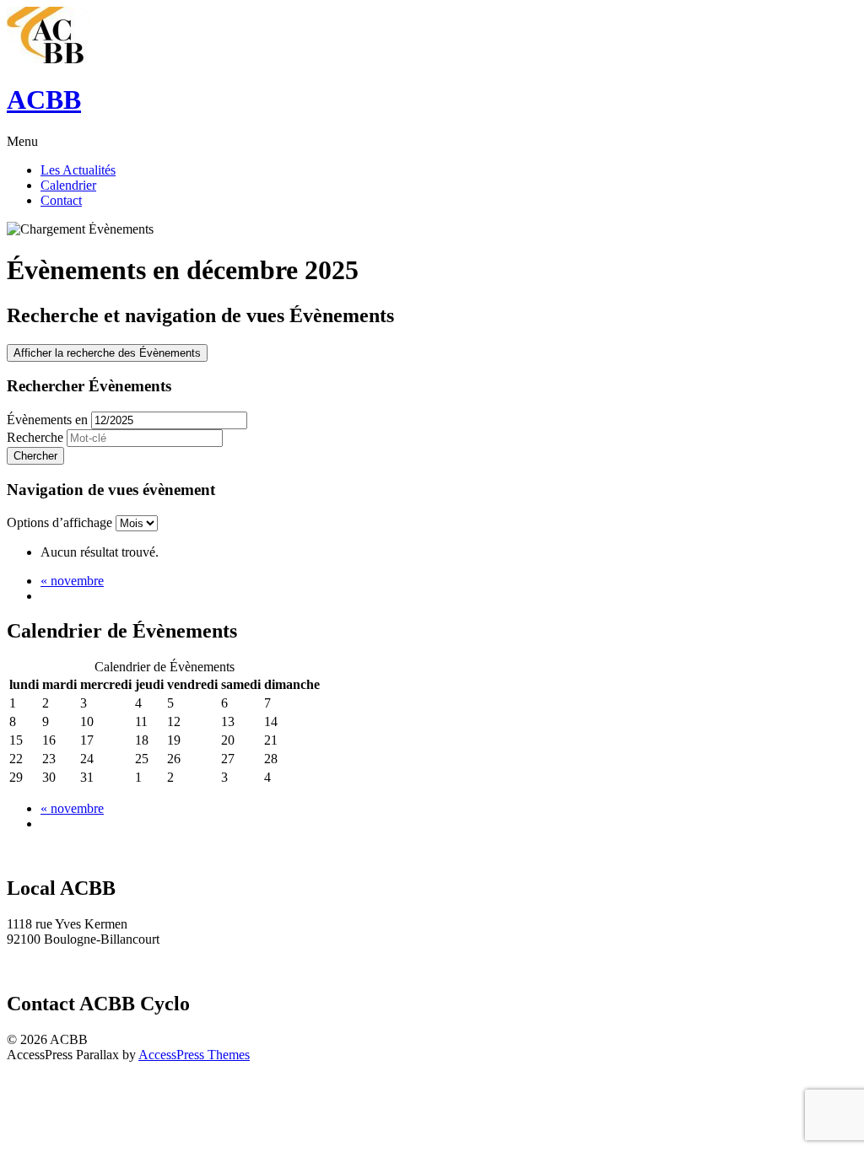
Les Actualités (78, 170)
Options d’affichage (61, 522)
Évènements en (47, 419)
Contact (61, 200)
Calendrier (68, 185)
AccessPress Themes (194, 1054)
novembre (72, 580)
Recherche (35, 437)
